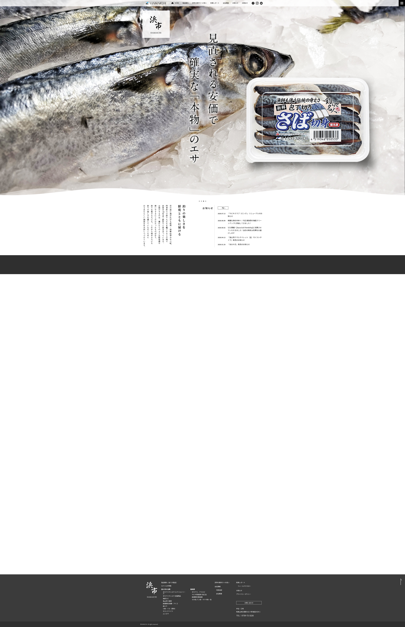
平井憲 (243, 392)
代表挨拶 (219, 590)
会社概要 (219, 594)
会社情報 (226, 3)
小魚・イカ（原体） (169, 609)
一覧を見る (202, 407)
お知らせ (235, 3)
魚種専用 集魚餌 (197, 597)
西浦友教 (189, 396)
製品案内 (185, 3)
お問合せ (245, 3)
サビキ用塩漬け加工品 (199, 594)
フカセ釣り (230, 392)
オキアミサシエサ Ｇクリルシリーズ (174, 592)
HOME (177, 3)
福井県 (254, 392)
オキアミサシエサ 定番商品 (172, 596)
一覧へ (223, 208)
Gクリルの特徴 (166, 586)
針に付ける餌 (165, 589)
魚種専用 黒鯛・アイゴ (170, 603)
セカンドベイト (168, 611)
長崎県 (171, 392)
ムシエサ (166, 614)
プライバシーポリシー (243, 594)
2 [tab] (201, 201)
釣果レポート (214, 3)
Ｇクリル (149, 396)
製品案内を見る (159, 461)
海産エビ (166, 598)
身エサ (165, 606)
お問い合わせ (248, 603)
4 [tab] (205, 201)
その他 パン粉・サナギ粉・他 (201, 599)
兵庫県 (214, 392)
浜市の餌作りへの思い (199, 3)
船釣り (229, 396)
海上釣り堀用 (167, 601)
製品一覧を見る (202, 338)
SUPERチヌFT (191, 392)
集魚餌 (192, 589)
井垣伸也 (159, 392)
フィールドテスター (244, 586)
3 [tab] (203, 201)
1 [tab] (199, 201)
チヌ (148, 392)
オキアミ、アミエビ (198, 592)
